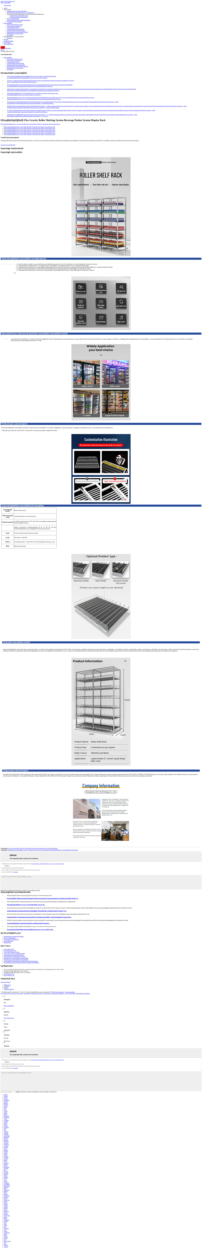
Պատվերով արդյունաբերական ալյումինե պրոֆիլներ (21, 962)
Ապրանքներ (8, 23)
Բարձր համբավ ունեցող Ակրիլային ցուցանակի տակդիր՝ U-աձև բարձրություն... (33, 107)
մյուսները (10, 35)
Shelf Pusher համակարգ (14, 26)
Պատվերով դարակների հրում (14, 955)
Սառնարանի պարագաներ (16, 30)
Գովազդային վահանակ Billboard (17, 32)
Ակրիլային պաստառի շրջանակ (54, 993)
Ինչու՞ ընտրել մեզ (13, 18)
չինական (8, 48)
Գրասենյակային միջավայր (19, 15)
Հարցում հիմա (5, 982)
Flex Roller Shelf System (10, 950)
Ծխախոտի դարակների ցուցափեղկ (16, 958)
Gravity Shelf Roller (70, 993)
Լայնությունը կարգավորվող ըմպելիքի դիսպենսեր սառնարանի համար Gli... (37, 911)
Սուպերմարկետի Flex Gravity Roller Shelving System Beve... (24, 95)
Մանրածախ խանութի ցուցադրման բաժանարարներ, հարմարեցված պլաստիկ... (39, 917)
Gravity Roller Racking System (11, 952)
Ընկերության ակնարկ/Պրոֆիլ (17, 11)
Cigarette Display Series (13, 27)
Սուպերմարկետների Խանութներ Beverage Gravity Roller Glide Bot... (27, 78)
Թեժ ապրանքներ (58, 992)
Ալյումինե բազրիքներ (83, 993)
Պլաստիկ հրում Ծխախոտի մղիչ (14, 956)
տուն (5, 8)
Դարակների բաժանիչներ (15, 29)
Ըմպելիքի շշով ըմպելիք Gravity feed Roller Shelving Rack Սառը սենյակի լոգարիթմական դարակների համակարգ (42, 850)
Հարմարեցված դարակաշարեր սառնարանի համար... (28, 923)
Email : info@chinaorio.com (8, 1)
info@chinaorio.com (9, 974)
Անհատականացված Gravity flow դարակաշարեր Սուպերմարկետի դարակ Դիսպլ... (34, 99)
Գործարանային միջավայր (19, 17)
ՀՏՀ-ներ (9, 38)
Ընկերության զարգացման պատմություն (20, 12)
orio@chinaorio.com (9, 975)
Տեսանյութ (7, 42)
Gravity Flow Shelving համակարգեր (14, 953)
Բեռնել (6, 39)
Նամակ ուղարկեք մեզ (8, 145)
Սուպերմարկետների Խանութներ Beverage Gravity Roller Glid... (30, 929)
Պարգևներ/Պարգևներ (14, 21)
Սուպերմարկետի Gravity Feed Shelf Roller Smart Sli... (26, 905)
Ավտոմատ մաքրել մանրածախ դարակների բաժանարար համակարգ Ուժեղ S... (33, 90)
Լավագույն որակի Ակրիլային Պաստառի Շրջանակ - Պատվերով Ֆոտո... (30, 103)
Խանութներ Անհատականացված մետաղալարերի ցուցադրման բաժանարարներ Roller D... (43, 898)
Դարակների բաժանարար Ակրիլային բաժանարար (21, 961)
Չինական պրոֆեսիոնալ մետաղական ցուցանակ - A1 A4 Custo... (27, 116)
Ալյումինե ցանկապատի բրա (33, 993)
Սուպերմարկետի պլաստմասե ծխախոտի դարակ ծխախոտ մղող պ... (30, 86)
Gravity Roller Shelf (9, 949)
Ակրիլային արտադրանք (15, 33)
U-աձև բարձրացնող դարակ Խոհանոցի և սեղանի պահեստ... (27, 112)
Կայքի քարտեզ (70, 992)
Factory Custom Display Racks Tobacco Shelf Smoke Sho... (22, 82)
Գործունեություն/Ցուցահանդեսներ (18, 20)
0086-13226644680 (5, 2)
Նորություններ (8, 41)
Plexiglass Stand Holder (17, 993)
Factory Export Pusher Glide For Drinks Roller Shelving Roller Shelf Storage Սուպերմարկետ (33, 848)
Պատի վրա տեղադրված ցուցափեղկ (16, 959)
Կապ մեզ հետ (8, 44)
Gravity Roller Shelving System (15, 24)
